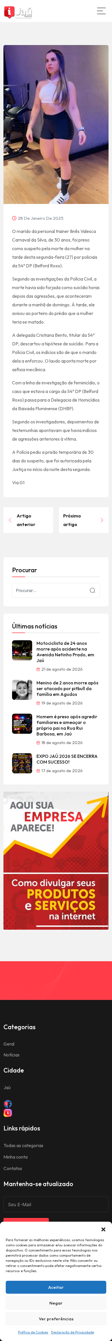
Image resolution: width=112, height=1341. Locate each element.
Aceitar (56, 1287)
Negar (56, 1303)
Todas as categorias (23, 1145)
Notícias (11, 1055)
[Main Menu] (101, 11)
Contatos (12, 1168)
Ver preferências (56, 1318)
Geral (8, 1044)
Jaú (7, 1087)
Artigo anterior (26, 520)
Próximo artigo (72, 520)
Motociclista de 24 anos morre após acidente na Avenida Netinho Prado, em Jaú (65, 651)
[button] (103, 1229)
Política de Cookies (33, 1332)
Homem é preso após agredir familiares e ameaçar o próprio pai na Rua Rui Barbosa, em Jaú (66, 725)
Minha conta (15, 1157)
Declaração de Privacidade (72, 1332)
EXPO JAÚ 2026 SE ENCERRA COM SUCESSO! (67, 759)
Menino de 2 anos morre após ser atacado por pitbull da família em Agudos (67, 688)
